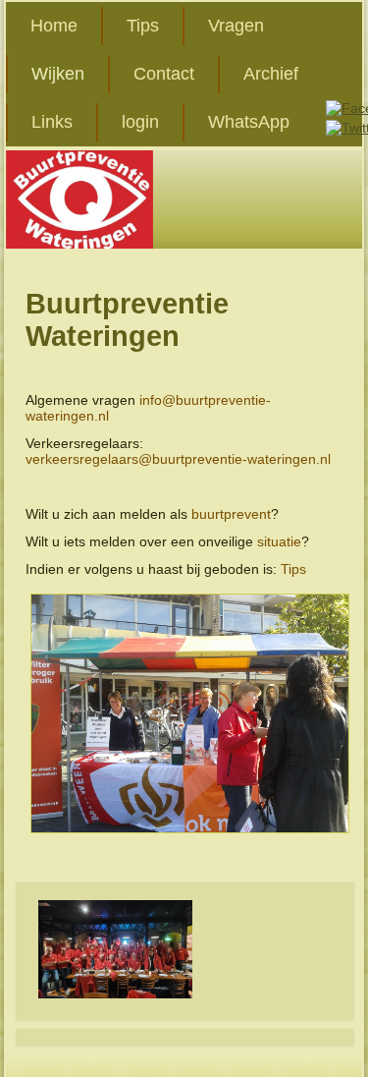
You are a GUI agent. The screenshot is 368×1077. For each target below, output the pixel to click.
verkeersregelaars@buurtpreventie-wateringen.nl (178, 459)
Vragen (236, 25)
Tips (143, 25)
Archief (270, 74)
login (140, 122)
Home (54, 25)
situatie (279, 541)
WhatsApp (248, 122)
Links (52, 122)
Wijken (57, 74)
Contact (163, 74)
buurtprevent (231, 514)
